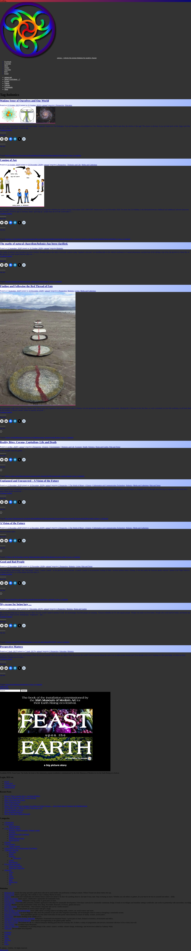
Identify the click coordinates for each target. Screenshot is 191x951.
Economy (78, 447)
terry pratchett (49, 599)
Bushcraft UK (9, 893)
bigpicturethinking (11, 155)
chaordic (8, 281)
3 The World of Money (76, 485)
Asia (10, 874)
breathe (36, 557)
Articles (7, 85)
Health (85, 447)
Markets (11, 836)
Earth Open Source (11, 899)
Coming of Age (8, 160)
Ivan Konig (60, 519)
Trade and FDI (14, 840)
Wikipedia (7, 928)
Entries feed (8, 783)
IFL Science (8, 909)
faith (36, 519)
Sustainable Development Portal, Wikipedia (19, 919)
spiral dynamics (81, 239)
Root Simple (8, 917)
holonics (50, 155)
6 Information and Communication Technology (108, 485)
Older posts (4, 686)
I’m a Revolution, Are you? (14, 810)
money (66, 519)
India (10, 880)
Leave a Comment (74, 155)
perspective (25, 684)
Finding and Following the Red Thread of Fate (26, 286)
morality (42, 599)
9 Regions (7, 870)
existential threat (29, 519)
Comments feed (9, 785)
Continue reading (6, 130)
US (10, 884)
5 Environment (54, 447)
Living (77, 291)
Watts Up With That (11, 926)
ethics (20, 599)
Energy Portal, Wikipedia (13, 901)
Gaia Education (9, 903)
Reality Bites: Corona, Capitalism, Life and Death (28, 442)
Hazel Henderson (44, 519)
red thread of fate (29, 437)
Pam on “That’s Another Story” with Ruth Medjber (22, 796)
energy (21, 519)
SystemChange (62, 155)
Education (68, 105)
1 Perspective (59, 105)
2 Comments (103, 519)
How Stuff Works (10, 907)
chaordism (14, 281)
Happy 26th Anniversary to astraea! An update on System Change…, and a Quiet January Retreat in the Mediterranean (45, 806)
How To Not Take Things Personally (17, 814)
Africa (11, 872)
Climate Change (14, 846)
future (62, 239)
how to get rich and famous (39, 642)
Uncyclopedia (9, 924)
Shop (6, 89)
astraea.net (8, 77)
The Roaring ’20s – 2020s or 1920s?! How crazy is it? (23, 808)
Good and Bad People (12, 561)
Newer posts (4, 688)
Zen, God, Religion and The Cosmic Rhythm (20, 798)
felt (16, 437)
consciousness (23, 155)
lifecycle (73, 239)
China (11, 876)
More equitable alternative (13, 812)
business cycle (10, 239)
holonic (22, 476)
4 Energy (45, 447)
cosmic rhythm (10, 437)
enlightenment (54, 239)
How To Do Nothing (11, 804)
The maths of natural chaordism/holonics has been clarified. (34, 243)
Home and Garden (102, 447)
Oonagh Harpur (74, 519)
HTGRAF (52, 642)
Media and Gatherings (89, 165)
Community (8, 87)
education (31, 155)
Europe (11, 878)
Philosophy (17, 858)
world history (112, 239)
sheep (37, 437)
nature (55, 155)
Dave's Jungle (9, 895)
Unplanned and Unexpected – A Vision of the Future (29, 480)
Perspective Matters (11, 646)
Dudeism (7, 897)
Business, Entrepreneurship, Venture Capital (24, 830)
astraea (44, 105)
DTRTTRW (19, 642)
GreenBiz (7, 905)
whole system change (63, 476)
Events (6, 81)
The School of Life (11, 922)
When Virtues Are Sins (12, 802)
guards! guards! (27, 599)
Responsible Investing (16, 838)
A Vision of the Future (12, 523)
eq (59, 239)
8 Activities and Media (12, 864)
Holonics (60, 248)
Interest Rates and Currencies (19, 834)
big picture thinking (12, 519)
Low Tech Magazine (11, 913)
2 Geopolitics (9, 824)
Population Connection (12, 915)
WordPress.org (9, 787)
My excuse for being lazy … (16, 604)
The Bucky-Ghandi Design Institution (17, 921)
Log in (6, 781)
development (44, 239)
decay (38, 239)
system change (92, 239)
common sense (10, 642)
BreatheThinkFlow (11, 599)
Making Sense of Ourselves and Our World (24, 100)
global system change (12, 476)
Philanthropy (13, 862)
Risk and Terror (114, 447)
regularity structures (31, 281)
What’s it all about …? (12, 79)
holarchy (44, 155)
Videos (6, 83)
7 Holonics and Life (74, 165)
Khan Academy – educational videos (17, 911)
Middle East (13, 882)
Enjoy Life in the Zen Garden (14, 800)
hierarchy (37, 155)
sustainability (84, 519)
